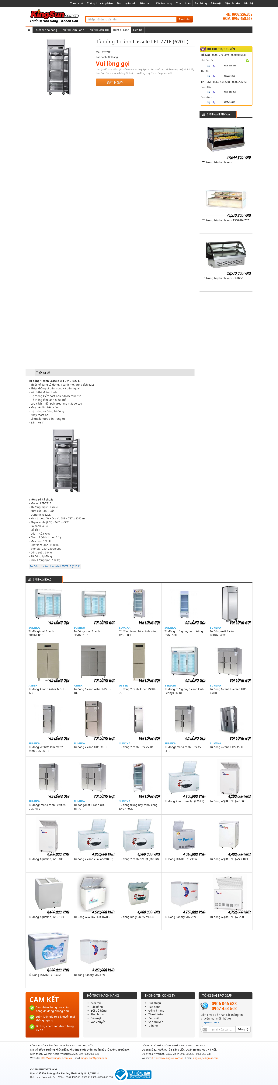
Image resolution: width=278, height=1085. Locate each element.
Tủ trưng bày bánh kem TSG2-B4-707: (226, 220)
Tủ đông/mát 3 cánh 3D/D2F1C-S (41, 633)
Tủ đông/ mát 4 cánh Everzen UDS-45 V (47, 806)
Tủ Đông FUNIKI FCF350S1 (45, 975)
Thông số (43, 372)
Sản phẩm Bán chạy (218, 114)
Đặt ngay (115, 82)
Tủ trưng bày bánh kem (217, 162)
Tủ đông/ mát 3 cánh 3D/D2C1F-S (87, 633)
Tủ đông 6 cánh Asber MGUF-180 (92, 691)
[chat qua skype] (247, 60)
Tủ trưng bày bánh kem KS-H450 (222, 278)
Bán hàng (201, 3)
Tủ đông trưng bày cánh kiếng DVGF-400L (138, 806)
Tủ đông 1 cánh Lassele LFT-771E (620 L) (55, 566)
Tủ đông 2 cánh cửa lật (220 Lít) (184, 801)
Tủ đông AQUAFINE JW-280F (227, 917)
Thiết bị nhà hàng (45, 30)
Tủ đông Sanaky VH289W (89, 975)
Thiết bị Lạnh (121, 30)
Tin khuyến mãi (126, 3)
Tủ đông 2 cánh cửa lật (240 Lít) (93, 859)
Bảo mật (216, 3)
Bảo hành (146, 3)
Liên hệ (248, 3)
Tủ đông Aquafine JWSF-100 (46, 859)
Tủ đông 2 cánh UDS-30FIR (90, 747)
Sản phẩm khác (42, 579)
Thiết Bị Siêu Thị (98, 30)
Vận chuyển (232, 3)
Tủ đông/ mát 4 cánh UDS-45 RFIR (183, 749)
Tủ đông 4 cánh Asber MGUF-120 (47, 691)
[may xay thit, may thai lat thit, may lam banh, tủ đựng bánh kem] (54, 15)
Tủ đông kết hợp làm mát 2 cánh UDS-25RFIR (46, 749)
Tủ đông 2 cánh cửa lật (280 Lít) (139, 859)
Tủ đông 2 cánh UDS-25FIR (136, 747)
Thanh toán (183, 3)
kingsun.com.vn (210, 1022)
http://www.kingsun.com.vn (56, 1058)
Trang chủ (76, 3)
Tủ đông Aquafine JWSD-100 (46, 917)
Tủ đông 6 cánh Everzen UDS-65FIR (228, 691)
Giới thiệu (97, 1003)
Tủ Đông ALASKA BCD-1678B (91, 917)
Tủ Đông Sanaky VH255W (180, 917)
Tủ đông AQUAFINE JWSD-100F (229, 859)
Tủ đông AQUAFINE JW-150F (227, 801)
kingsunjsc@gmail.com (94, 1058)
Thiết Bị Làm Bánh (72, 30)
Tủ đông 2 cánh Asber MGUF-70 (137, 691)
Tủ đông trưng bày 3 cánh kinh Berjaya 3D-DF (184, 691)
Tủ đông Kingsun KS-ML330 (136, 917)
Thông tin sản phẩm (100, 3)
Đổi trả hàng (164, 3)
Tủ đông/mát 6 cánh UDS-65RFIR (90, 806)
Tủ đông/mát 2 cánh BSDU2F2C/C (222, 633)
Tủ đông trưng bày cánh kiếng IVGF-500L (138, 633)
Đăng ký (243, 1029)
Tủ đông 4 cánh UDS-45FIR (227, 747)
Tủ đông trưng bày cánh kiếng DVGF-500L (184, 633)
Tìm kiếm (184, 19)
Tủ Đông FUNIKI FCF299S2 (181, 859)
